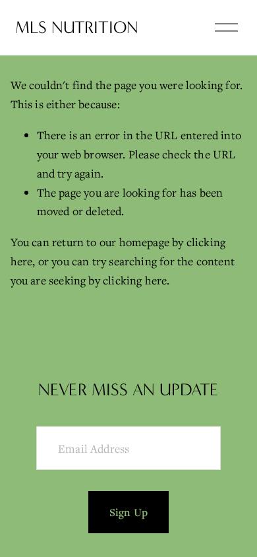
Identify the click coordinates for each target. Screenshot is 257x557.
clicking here (135, 280)
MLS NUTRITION (76, 27)
